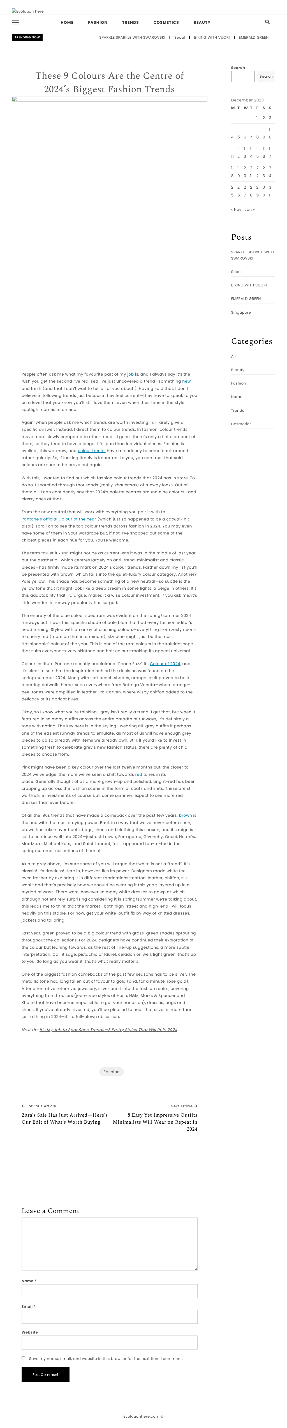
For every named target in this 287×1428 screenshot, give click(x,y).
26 (238, 191)
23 (264, 172)
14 (251, 152)
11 (232, 156)
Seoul (166, 37)
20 (245, 172)
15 (257, 152)
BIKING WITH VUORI (198, 37)
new (186, 381)
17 (270, 152)
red (138, 774)
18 (232, 172)
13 (245, 152)
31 (270, 191)
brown (185, 815)
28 (251, 191)
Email (29, 1306)
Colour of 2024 (165, 663)
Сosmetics (166, 22)
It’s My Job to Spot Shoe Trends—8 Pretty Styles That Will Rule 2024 (108, 1030)
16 (264, 152)
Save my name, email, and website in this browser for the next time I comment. (106, 1358)
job (130, 374)
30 (264, 191)
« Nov (236, 209)
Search (238, 67)
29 (257, 191)
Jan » (250, 209)
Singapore (241, 312)
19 (238, 172)
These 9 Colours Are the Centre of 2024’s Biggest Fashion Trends (109, 83)
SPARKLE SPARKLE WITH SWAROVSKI (119, 37)
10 (270, 133)
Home (67, 22)
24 (270, 172)
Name (29, 1281)
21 (251, 172)
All (233, 356)
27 (245, 191)
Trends (130, 22)
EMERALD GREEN (240, 37)
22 (257, 172)
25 (232, 191)
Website (30, 1332)
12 (238, 152)
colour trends (92, 450)
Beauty (202, 22)
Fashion (97, 22)
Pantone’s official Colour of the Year (59, 519)
